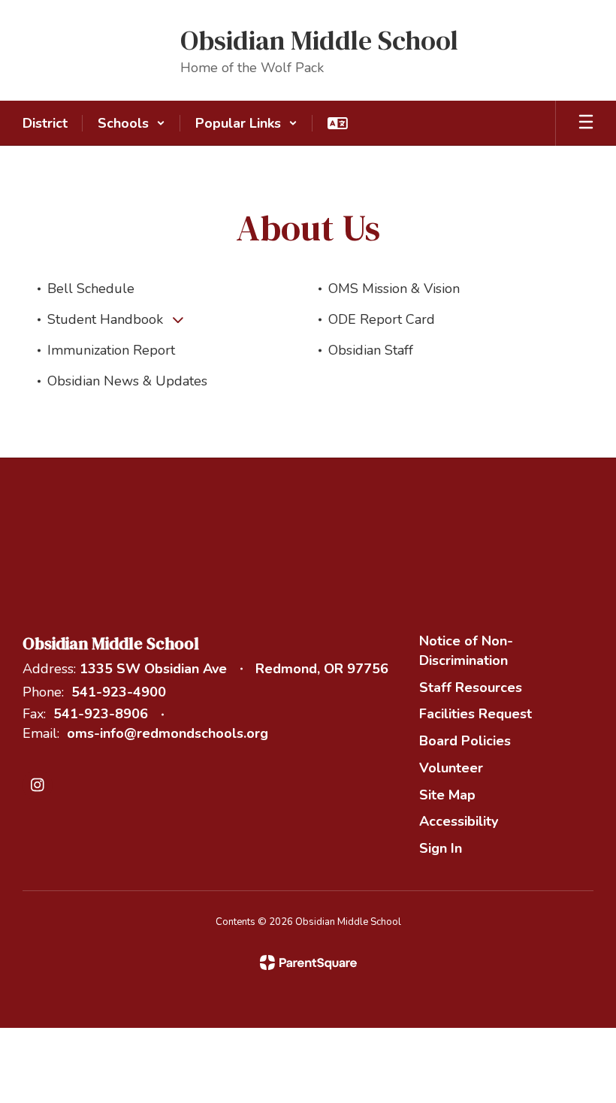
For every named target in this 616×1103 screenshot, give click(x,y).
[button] (131, 123)
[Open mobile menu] (586, 123)
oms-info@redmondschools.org (167, 733)
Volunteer (451, 768)
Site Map (447, 795)
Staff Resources (470, 687)
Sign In (440, 848)
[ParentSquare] (308, 962)
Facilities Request (475, 714)
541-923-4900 (118, 692)
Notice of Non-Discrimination (466, 650)
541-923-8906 (100, 714)
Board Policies (465, 741)
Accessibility (458, 821)
